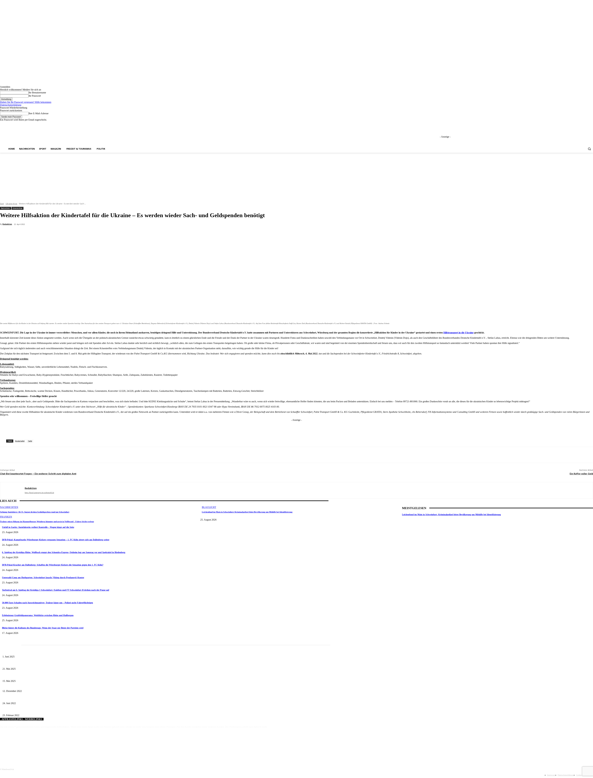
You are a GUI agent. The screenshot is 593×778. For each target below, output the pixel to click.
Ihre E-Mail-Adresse (38, 113)
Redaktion (7, 224)
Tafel (30, 441)
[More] (73, 232)
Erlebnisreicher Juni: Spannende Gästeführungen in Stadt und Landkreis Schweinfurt (39, 651)
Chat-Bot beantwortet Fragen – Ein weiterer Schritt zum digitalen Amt (38, 473)
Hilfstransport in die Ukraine (458, 332)
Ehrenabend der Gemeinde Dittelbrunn (19, 686)
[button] (589, 149)
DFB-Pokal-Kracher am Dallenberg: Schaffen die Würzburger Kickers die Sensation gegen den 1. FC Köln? (52, 565)
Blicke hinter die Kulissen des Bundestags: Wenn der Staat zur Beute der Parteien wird (42, 628)
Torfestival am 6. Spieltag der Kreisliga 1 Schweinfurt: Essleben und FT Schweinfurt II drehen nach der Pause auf (55, 590)
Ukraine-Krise (11, 203)
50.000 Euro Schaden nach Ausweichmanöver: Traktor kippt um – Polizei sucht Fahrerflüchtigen (47, 603)
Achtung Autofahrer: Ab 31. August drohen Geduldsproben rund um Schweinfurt (34, 512)
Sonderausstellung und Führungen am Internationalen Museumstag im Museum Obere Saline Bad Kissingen (49, 676)
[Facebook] (574, 123)
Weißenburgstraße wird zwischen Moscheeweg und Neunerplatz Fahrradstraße (36, 698)
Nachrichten (5, 208)
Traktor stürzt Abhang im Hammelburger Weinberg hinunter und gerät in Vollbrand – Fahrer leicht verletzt (47, 521)
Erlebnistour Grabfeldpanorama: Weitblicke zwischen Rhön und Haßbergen (38, 615)
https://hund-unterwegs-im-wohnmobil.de (39, 493)
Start (2, 203)
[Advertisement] (296, 175)
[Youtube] (591, 123)
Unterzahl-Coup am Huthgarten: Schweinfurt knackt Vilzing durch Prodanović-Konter (43, 577)
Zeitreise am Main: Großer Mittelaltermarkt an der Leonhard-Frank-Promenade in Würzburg (43, 664)
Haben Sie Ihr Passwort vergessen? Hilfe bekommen (25, 102)
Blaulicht (209, 507)
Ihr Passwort (35, 95)
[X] (583, 123)
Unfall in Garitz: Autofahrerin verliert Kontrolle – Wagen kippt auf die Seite (38, 527)
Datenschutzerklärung (10, 105)
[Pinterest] (51, 232)
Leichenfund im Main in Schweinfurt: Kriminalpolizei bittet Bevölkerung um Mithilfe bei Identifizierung (247, 512)
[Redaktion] (12, 490)
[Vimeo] (587, 123)
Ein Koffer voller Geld (581, 473)
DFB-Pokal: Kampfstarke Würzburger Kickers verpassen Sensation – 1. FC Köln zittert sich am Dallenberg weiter (55, 540)
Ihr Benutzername (37, 92)
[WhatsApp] (62, 232)
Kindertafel (20, 441)
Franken (6, 516)
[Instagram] (578, 123)
